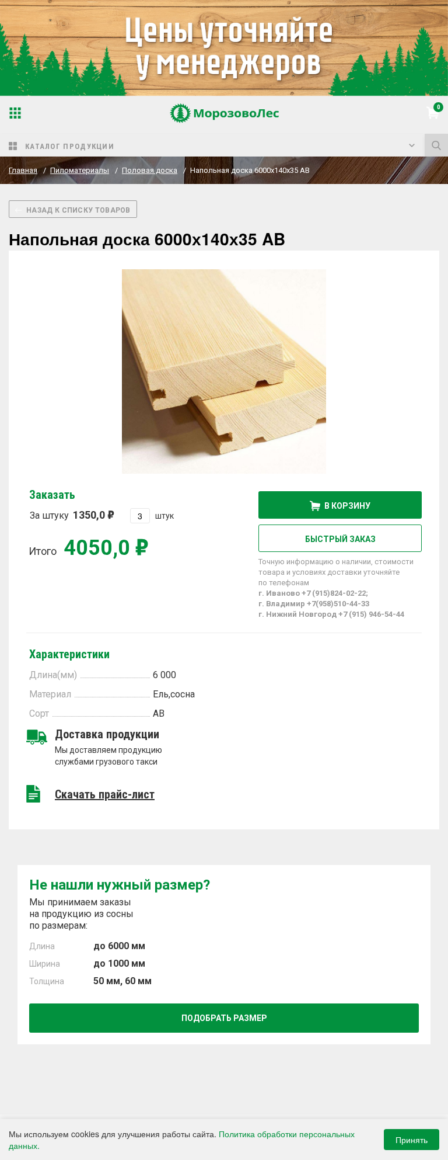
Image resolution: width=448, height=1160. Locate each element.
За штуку (67, 515)
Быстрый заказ (340, 539)
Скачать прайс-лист (105, 794)
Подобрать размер (224, 1018)
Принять (412, 1139)
